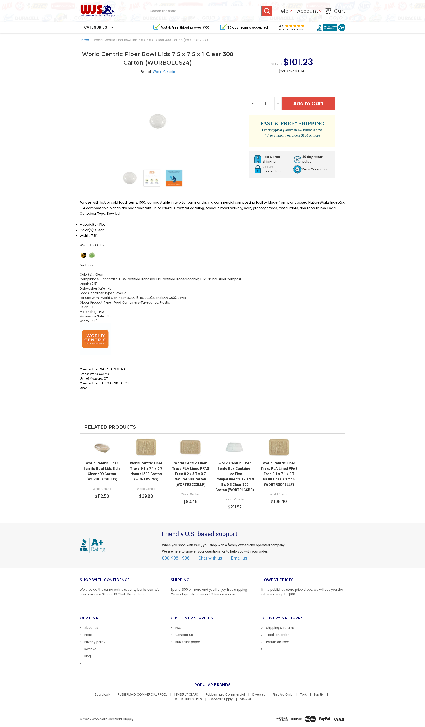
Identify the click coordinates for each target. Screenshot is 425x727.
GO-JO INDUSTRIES (188, 699)
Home (84, 40)
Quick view (101, 454)
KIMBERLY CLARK (186, 694)
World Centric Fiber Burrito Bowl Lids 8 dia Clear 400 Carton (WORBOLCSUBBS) (101, 471)
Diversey (258, 694)
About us (91, 627)
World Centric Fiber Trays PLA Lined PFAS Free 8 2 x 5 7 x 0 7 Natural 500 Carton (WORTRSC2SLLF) (190, 474)
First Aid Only (282, 694)
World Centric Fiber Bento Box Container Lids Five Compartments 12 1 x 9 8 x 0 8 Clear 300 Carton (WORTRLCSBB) (234, 476)
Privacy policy (94, 642)
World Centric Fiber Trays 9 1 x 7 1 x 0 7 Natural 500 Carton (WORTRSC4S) (146, 471)
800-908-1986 (175, 558)
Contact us (184, 635)
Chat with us (210, 558)
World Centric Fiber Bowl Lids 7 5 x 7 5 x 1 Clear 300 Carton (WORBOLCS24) (151, 40)
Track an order (277, 635)
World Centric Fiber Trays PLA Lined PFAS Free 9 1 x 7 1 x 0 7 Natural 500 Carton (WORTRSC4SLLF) (279, 474)
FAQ (178, 627)
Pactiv (319, 694)
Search (267, 11)
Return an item (277, 642)
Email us (239, 558)
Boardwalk (102, 694)
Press (88, 635)
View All (245, 699)
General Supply (221, 699)
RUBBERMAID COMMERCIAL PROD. (142, 694)
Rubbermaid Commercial (225, 694)
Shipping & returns (280, 627)
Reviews (90, 649)
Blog (87, 656)
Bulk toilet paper (187, 642)
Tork (303, 694)
